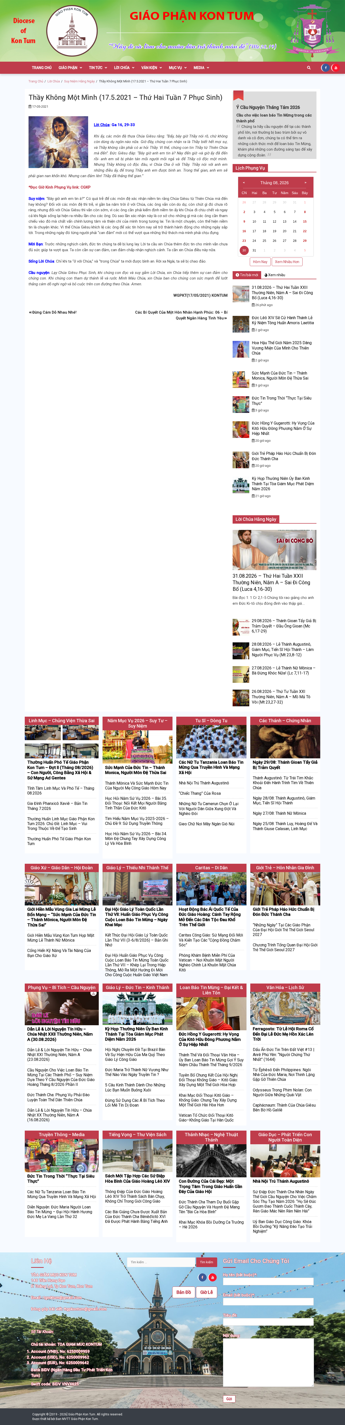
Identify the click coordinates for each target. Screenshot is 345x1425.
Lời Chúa (122, 68)
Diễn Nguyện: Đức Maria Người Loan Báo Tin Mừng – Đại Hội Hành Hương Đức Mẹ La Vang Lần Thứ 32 (59, 1212)
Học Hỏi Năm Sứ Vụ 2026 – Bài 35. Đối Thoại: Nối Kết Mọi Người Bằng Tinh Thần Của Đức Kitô (136, 803)
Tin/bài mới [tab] (248, 275)
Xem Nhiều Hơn (287, 262)
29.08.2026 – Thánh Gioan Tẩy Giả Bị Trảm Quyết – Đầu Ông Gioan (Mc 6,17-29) (284, 626)
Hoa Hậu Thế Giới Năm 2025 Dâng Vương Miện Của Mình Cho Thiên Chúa (282, 348)
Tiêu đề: (230, 1315)
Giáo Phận (68, 68)
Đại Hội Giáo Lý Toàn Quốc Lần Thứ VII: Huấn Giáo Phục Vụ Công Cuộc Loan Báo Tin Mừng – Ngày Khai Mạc (136, 917)
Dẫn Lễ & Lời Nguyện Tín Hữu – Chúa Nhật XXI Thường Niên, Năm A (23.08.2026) (59, 1054)
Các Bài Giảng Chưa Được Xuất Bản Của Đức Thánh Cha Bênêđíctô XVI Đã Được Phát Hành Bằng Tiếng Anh (136, 1216)
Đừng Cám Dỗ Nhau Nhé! (54, 312)
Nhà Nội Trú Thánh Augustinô (204, 783)
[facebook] (326, 67)
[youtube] (336, 67)
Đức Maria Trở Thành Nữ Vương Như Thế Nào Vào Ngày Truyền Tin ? (136, 1072)
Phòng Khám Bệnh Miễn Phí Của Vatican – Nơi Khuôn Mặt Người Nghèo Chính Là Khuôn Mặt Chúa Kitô (207, 962)
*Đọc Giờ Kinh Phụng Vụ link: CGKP (60, 187)
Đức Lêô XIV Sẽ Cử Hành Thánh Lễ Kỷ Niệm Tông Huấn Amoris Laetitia (283, 320)
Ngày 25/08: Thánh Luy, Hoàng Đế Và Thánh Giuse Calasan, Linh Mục (285, 826)
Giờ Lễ (206, 1292)
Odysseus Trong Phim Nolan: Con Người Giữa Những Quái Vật (282, 1092)
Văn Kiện (149, 68)
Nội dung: (231, 1335)
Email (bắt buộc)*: (239, 1295)
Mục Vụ (175, 68)
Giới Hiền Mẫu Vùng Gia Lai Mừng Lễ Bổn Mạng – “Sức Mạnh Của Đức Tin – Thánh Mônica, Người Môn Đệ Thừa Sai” (61, 917)
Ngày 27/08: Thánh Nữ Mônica (279, 813)
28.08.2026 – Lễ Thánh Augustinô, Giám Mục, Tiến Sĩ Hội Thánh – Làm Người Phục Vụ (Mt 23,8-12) (283, 649)
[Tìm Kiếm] (308, 68)
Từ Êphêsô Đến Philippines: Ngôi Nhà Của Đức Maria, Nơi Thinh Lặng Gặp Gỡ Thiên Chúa (284, 1074)
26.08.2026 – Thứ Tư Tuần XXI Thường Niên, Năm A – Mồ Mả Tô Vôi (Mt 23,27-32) (281, 697)
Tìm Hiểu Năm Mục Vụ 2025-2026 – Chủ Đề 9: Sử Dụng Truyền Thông (137, 821)
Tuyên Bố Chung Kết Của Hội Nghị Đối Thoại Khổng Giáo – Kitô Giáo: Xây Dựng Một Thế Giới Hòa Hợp (208, 1080)
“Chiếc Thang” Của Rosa (200, 793)
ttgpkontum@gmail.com (85, 1309)
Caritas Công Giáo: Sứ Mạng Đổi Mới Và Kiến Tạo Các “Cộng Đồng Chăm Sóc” (211, 940)
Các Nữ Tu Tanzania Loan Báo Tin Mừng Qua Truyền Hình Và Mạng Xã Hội (211, 767)
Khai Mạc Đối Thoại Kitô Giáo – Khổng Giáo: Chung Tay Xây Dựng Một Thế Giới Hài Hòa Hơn (208, 1100)
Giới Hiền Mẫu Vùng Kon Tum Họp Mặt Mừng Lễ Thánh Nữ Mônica (60, 938)
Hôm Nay (260, 262)
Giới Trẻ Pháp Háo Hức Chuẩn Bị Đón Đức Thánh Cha (283, 912)
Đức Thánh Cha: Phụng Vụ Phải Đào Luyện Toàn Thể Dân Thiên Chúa (58, 1097)
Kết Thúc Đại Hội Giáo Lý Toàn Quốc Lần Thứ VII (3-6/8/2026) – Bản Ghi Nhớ (136, 940)
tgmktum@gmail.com (63, 1297)
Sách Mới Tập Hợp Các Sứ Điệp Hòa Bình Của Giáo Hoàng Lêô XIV (137, 1178)
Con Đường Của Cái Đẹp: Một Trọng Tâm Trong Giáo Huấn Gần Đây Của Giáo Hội (210, 1186)
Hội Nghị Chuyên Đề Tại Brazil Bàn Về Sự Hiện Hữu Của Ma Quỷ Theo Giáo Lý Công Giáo (135, 1054)
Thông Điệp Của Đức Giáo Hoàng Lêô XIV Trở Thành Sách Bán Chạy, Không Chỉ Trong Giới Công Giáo (135, 1196)
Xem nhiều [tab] (276, 275)
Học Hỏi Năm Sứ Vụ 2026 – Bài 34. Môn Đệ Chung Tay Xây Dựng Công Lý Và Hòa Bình (136, 838)
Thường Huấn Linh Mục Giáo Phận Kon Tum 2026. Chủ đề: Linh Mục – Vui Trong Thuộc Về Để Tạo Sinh (61, 823)
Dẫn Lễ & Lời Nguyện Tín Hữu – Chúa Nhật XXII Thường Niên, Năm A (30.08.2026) (60, 1034)
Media (199, 68)
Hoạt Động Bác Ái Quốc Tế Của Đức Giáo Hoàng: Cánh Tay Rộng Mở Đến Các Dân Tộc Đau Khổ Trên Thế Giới (210, 917)
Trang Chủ (42, 68)
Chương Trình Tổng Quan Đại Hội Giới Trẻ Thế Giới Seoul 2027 (285, 947)
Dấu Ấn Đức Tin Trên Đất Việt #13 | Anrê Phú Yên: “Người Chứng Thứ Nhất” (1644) (283, 1054)
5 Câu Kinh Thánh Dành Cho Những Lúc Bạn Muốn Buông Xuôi (135, 1087)
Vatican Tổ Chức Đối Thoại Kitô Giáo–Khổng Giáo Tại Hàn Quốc (206, 1118)
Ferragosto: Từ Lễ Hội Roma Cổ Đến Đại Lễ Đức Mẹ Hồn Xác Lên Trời (283, 1034)
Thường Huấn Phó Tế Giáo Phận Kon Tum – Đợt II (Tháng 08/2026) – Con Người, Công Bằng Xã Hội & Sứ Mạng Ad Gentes (60, 770)
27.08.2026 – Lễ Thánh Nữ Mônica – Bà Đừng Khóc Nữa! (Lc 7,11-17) (283, 671)
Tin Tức (95, 68)
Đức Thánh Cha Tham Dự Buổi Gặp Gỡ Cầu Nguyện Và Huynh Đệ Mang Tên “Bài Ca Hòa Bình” (209, 1207)
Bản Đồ (184, 1292)
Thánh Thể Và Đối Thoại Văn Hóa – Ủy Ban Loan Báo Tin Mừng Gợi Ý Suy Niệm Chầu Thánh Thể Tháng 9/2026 (211, 1060)
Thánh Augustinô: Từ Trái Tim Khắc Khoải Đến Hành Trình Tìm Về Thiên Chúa (283, 783)
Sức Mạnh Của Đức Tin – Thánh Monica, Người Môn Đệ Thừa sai (280, 376)
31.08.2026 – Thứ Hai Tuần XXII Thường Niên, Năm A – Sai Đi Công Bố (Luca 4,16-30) (282, 292)
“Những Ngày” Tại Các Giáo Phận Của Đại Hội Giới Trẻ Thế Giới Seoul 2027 (283, 930)
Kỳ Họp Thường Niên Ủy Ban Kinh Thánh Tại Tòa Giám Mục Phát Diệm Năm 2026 (283, 484)
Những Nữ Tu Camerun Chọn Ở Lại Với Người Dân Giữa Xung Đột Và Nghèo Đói (208, 808)
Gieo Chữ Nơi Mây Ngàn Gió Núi (206, 824)
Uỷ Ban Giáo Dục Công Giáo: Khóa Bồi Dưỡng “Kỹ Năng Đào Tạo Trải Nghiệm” (282, 1226)
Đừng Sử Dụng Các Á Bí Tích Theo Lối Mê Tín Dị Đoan (135, 1103)
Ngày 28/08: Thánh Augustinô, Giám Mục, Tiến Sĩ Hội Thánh (284, 800)
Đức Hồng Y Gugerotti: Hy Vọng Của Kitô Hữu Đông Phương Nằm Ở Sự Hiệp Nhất (283, 428)
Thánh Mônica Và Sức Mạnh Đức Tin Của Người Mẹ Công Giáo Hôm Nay (136, 785)
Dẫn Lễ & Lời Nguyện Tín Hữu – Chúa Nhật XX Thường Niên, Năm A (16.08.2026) (59, 1115)
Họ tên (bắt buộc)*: (240, 1275)
